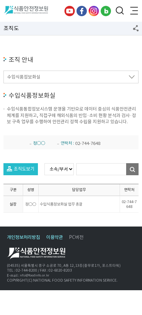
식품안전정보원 (28, 11)
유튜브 (69, 11)
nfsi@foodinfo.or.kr (34, 275)
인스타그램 (94, 11)
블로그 (106, 11)
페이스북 (82, 11)
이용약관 (54, 237)
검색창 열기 (119, 11)
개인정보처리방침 (23, 237)
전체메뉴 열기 (133, 11)
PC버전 (76, 237)
